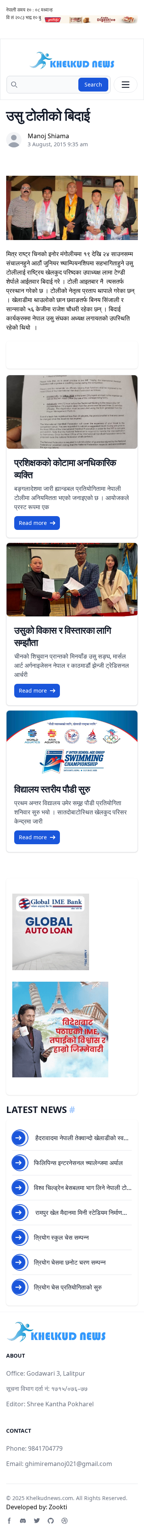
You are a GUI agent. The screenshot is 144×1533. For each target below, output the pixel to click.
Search (93, 84)
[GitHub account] (51, 1521)
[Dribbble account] (64, 1521)
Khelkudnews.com (49, 1498)
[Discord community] (23, 1521)
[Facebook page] (9, 1521)
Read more (33, 522)
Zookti (58, 1507)
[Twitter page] (37, 1521)
